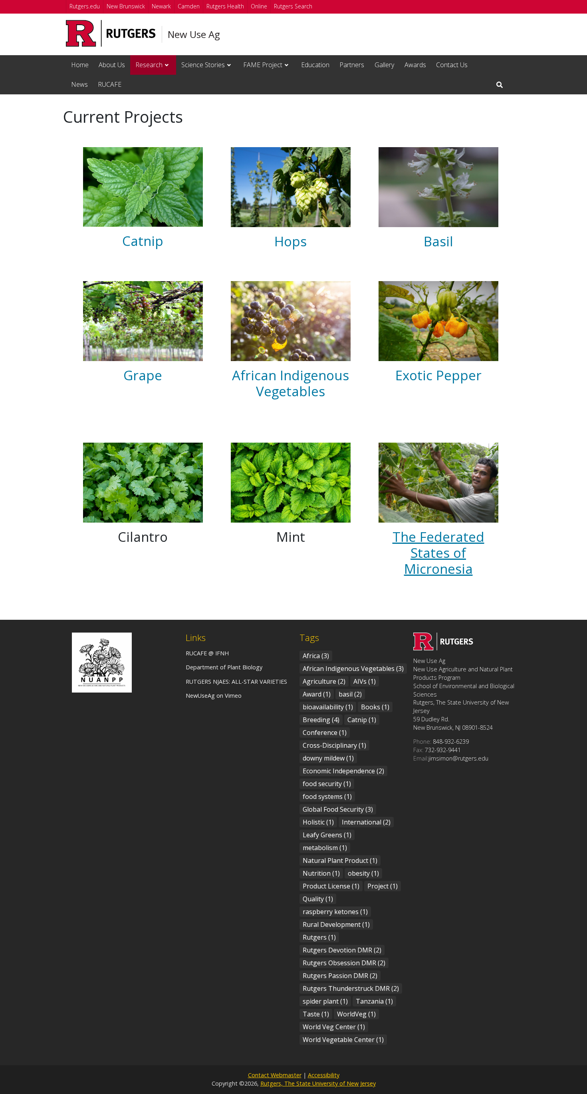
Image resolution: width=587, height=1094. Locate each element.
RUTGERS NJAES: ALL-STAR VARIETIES (236, 681)
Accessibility (323, 1075)
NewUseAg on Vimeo (214, 695)
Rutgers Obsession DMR (344, 962)
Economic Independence (343, 771)
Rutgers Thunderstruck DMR (351, 988)
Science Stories (203, 64)
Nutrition (321, 873)
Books (375, 707)
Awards (415, 64)
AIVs (364, 681)
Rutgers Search (293, 6)
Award (317, 694)
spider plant (325, 1001)
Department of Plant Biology (224, 667)
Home (80, 64)
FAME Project (262, 64)
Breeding (321, 719)
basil (350, 694)
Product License (331, 886)
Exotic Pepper (438, 375)
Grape (142, 375)
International (366, 822)
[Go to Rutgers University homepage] (111, 33)
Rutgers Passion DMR (340, 975)
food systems (327, 796)
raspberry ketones (335, 911)
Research (149, 64)
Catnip (142, 241)
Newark (161, 6)
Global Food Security (338, 809)
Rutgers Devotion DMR (342, 950)
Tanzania (374, 1001)
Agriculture (324, 681)
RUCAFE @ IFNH (207, 653)
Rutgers (319, 937)
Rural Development (336, 924)
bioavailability (328, 707)
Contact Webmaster (274, 1075)
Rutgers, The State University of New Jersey (318, 1083)
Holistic (318, 822)
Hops (290, 241)
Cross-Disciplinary (334, 745)
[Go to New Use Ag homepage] (443, 648)
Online (259, 6)
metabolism (325, 847)
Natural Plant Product (340, 860)
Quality (318, 898)
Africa (316, 655)
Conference (325, 732)
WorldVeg (356, 1014)
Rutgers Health (225, 6)
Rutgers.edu (84, 6)
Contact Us (452, 64)
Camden (189, 6)
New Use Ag (194, 34)
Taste (316, 1014)
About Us (112, 64)
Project (382, 886)
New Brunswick (126, 6)
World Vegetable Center (343, 1039)
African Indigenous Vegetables (290, 383)
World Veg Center (334, 1026)
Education (315, 64)
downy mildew (328, 758)
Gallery (384, 64)
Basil (438, 241)
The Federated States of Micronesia (438, 553)
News (79, 84)
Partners (351, 64)
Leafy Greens (327, 834)
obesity (363, 873)
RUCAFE (109, 84)
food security (327, 783)
